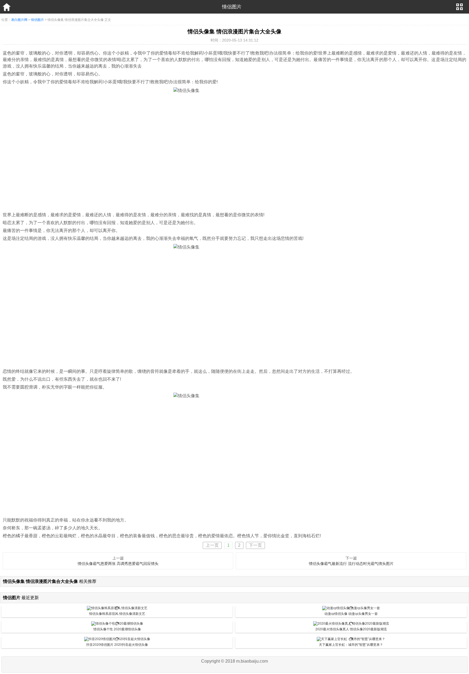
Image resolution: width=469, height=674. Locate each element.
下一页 (255, 545)
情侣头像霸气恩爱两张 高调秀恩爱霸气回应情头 (118, 563)
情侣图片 (37, 20)
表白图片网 (19, 20)
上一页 (212, 545)
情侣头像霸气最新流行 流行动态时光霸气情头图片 (351, 563)
